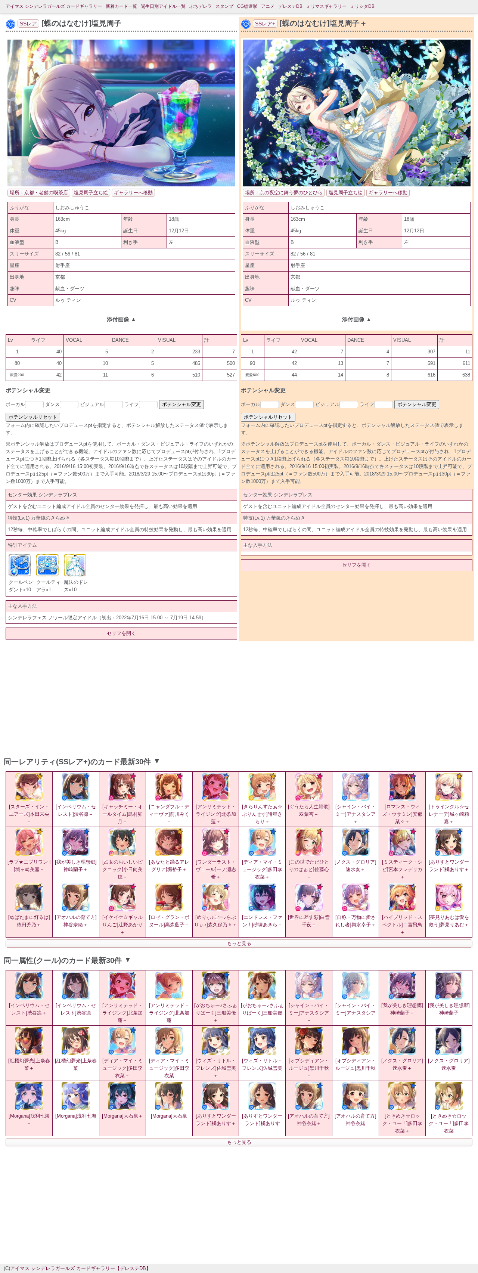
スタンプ (224, 6)
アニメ (267, 6)
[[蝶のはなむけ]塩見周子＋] (357, 185)
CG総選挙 (247, 6)
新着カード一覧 (121, 6)
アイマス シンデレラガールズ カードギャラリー (54, 6)
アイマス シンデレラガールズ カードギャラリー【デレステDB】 (80, 1268)
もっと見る (239, 943)
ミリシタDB (362, 6)
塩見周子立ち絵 (91, 192)
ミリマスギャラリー (326, 6)
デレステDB (290, 6)
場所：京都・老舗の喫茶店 (39, 192)
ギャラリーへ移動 (133, 192)
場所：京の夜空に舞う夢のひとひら (284, 192)
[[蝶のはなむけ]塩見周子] (121, 185)
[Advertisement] (239, 697)
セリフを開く (121, 633)
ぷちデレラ (200, 6)
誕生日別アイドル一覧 (163, 6)
